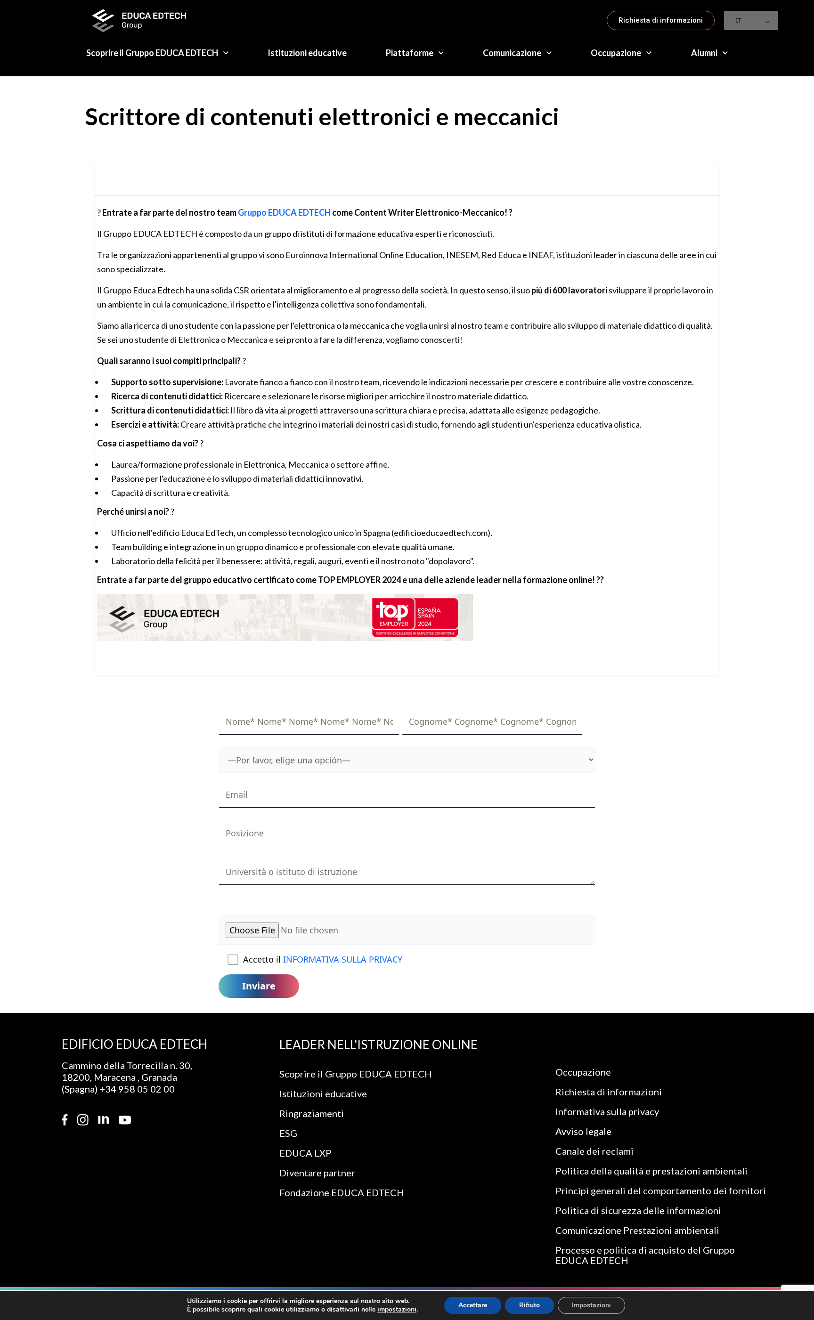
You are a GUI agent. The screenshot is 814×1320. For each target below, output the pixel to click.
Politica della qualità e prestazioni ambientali (651, 1170)
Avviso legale (583, 1131)
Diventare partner (317, 1172)
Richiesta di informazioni (608, 1091)
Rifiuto (529, 1305)
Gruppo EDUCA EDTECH (284, 212)
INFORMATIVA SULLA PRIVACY (342, 959)
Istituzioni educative (307, 53)
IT (738, 20)
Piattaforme (409, 53)
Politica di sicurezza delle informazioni (638, 1210)
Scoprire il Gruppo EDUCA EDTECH (152, 53)
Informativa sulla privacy (607, 1111)
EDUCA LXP (305, 1152)
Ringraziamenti (311, 1113)
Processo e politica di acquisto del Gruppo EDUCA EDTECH (645, 1255)
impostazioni (396, 1309)
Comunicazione (512, 53)
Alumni (704, 53)
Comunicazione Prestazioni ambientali (637, 1230)
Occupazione (616, 53)
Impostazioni (591, 1305)
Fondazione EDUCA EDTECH (341, 1192)
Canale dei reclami (594, 1151)
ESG (288, 1133)
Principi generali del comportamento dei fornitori (660, 1190)
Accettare (472, 1305)
